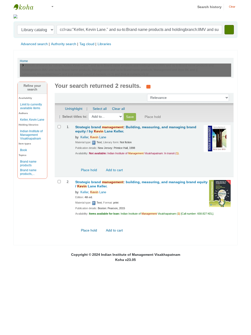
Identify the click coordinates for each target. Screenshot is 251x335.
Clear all (118, 109)
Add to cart (114, 170)
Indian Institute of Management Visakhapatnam (26, 7)
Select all (100, 109)
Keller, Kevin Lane (32, 119)
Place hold (88, 170)
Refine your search (32, 87)
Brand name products (28, 163)
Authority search (63, 44)
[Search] (229, 29)
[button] (41, 7)
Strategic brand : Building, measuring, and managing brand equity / (135, 129)
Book (23, 150)
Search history (209, 7)
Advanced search (34, 44)
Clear (231, 6)
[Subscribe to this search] (148, 86)
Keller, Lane (93, 137)
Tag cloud (86, 44)
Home (24, 61)
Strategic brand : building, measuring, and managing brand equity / (141, 184)
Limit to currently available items (31, 106)
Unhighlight (73, 109)
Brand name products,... (28, 172)
